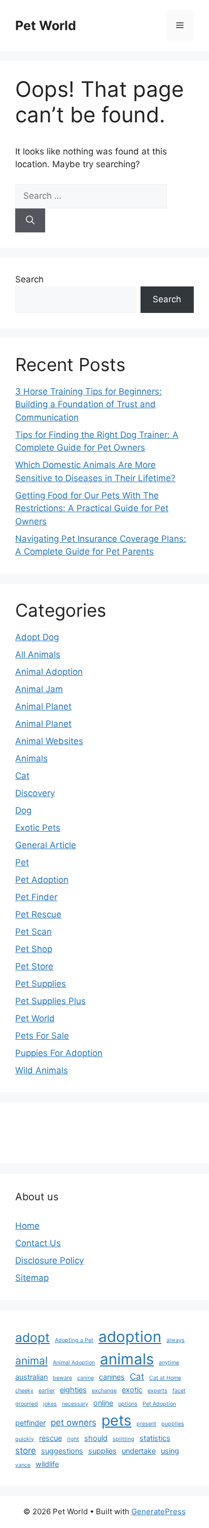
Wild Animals (41, 1070)
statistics (155, 1438)
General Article (45, 845)
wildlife (47, 1464)
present (146, 1423)
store (25, 1450)
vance (22, 1465)
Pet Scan (33, 932)
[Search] (30, 220)
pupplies (172, 1423)
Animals (31, 758)
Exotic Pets (37, 828)
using (170, 1450)
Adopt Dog (37, 637)
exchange (104, 1390)
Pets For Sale (42, 1036)
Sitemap (32, 1278)
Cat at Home (165, 1378)
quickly (24, 1439)
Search (29, 279)
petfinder (30, 1422)
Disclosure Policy (49, 1260)
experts (157, 1390)
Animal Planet (43, 706)
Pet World (45, 25)
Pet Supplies (40, 984)
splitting (123, 1439)
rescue (50, 1438)
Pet (22, 862)
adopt (32, 1337)
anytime (169, 1362)
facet (179, 1390)
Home (27, 1226)
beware (62, 1378)
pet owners (73, 1422)
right (73, 1439)
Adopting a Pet (74, 1340)
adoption (129, 1337)
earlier (47, 1390)
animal (31, 1360)
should (96, 1438)
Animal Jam (39, 689)
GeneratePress (158, 1511)
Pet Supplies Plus (50, 1001)
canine (85, 1378)
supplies (102, 1450)
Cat (22, 776)
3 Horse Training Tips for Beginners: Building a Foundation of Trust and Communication (88, 404)
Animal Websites (49, 741)
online (103, 1403)
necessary (75, 1404)
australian (31, 1377)
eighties (73, 1389)
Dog (23, 810)
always (175, 1340)
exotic (132, 1389)
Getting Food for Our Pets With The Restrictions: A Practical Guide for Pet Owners (91, 508)
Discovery (35, 793)
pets (116, 1420)
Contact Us (38, 1243)
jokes (50, 1404)
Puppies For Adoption (58, 1053)
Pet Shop (33, 949)
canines (112, 1377)
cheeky (24, 1390)
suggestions (62, 1450)
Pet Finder (36, 897)
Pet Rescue (38, 914)
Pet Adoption (41, 880)
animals (127, 1359)
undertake (139, 1450)
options (127, 1404)
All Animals (37, 654)
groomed (26, 1404)
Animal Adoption (49, 672)
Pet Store (34, 966)
